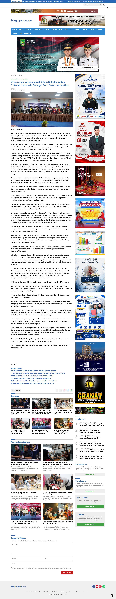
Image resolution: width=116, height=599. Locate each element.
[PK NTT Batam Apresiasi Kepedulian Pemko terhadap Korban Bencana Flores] (41, 423)
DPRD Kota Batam (57, 29)
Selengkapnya (89, 474)
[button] (100, 4)
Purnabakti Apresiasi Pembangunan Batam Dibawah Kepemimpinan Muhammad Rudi (90, 437)
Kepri (20, 29)
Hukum (85, 29)
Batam (13, 79)
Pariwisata (27, 33)
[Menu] (12, 4)
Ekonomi (76, 29)
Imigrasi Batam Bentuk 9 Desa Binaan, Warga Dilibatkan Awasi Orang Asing (60, 1)
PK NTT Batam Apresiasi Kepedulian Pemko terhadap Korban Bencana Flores (34, 381)
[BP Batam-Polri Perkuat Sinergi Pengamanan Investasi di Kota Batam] (63, 403)
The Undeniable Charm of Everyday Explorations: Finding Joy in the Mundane (92, 444)
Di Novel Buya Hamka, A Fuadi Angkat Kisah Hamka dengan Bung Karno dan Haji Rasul (92, 424)
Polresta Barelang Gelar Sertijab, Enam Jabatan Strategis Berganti (31, 378)
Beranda (14, 29)
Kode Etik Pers (37, 592)
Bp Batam (46, 29)
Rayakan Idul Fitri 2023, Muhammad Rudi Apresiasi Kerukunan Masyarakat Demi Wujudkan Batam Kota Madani (92, 450)
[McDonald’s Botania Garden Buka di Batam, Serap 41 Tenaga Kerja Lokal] (63, 423)
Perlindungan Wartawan (67, 592)
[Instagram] (100, 586)
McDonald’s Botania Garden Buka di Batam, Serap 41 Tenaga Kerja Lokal (32, 383)
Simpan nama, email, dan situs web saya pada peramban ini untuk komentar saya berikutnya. (41, 568)
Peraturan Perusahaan (83, 592)
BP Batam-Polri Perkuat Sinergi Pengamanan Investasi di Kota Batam (31, 375)
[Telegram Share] (67, 390)
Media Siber (55, 592)
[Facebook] (93, 586)
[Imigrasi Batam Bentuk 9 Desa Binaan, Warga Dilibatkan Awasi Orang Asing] (20, 403)
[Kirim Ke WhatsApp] (71, 390)
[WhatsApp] (103, 586)
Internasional (37, 29)
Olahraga (14, 33)
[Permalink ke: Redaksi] (12, 89)
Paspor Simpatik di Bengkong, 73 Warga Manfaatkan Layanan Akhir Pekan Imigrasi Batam (38, 373)
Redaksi (16, 88)
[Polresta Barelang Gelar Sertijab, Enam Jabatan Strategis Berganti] (20, 423)
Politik (92, 29)
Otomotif (99, 29)
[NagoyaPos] (22, 20)
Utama (26, 79)
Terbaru (21, 79)
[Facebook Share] (57, 390)
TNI (71, 29)
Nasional (28, 29)
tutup (107, 7)
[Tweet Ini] (60, 390)
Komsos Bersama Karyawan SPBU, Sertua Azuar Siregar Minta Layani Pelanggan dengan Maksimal (92, 457)
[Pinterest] (97, 586)
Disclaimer (47, 592)
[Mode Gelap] (104, 4)
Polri (66, 29)
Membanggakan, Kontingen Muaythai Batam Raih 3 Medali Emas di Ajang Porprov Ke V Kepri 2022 (91, 431)
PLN (21, 33)
